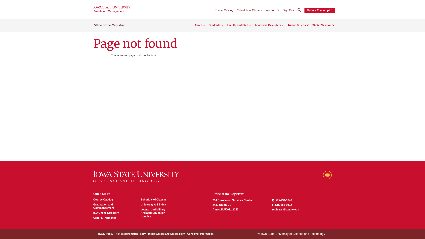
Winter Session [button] (322, 25)
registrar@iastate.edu (285, 209)
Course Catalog (224, 10)
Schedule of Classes (249, 10)
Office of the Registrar (109, 25)
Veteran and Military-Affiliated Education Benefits (153, 213)
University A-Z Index (153, 204)
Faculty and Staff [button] (237, 25)
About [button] (198, 25)
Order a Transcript (318, 10)
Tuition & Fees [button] (297, 25)
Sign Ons (288, 10)
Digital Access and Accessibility (166, 233)
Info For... (271, 10)
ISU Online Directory (106, 212)
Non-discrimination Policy (131, 233)
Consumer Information (200, 233)
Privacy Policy (105, 233)
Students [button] (214, 25)
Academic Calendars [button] (268, 25)
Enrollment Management (108, 11)
